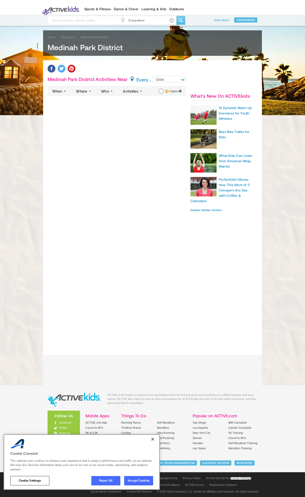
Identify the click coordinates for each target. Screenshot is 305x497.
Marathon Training (240, 448)
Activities (131, 91)
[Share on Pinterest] (71, 69)
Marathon (163, 427)
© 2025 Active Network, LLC (174, 491)
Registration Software (223, 485)
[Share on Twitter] (61, 69)
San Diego (199, 422)
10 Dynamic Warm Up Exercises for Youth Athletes (235, 113)
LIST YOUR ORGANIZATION (176, 463)
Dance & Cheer (126, 9)
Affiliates (244, 463)
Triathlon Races (131, 427)
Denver (197, 438)
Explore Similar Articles (206, 210)
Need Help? (221, 20)
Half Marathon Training (242, 443)
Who (105, 91)
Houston (198, 443)
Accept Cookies (139, 480)
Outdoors (176, 9)
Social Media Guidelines (106, 491)
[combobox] (169, 79)
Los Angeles (200, 427)
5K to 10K (92, 433)
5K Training (235, 433)
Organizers (245, 20)
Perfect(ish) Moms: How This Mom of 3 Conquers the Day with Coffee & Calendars (220, 190)
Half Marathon (166, 422)
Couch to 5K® (94, 427)
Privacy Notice (192, 478)
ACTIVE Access (194, 485)
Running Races (131, 422)
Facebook (65, 422)
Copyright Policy (167, 478)
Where (82, 91)
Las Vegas (199, 448)
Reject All (106, 480)
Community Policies (139, 491)
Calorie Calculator (239, 427)
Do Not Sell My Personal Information (229, 478)
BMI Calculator (237, 422)
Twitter (63, 427)
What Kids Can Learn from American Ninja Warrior (236, 161)
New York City (201, 433)
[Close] (153, 439)
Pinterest (64, 433)
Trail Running (165, 438)
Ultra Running (166, 433)
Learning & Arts (153, 9)
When (57, 91)
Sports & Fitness (97, 9)
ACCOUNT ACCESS (215, 463)
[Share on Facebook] (51, 69)
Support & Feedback (167, 485)
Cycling (126, 433)
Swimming (163, 448)
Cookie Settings (30, 480)
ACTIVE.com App (96, 422)
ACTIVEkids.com (59, 9)
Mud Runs (163, 443)
